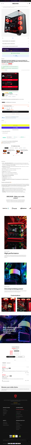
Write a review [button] (11, 356)
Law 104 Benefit (5, 423)
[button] (15, 106)
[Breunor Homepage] (15, 396)
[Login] (27, 3)
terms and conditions (21, 99)
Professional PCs (5, 410)
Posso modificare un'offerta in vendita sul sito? (8, 43)
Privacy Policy (18, 426)
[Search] (3, 3)
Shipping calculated (7, 64)
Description (3, 161)
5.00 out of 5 (17, 348)
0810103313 (18, 413)
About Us (17, 422)
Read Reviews (18, 423)
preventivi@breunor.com (19, 416)
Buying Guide (5, 412)
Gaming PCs (4, 409)
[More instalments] (18, 137)
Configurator (4, 413)
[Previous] (3, 38)
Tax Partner (17, 429)
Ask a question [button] (20, 356)
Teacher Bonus (5, 422)
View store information (5, 133)
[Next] (28, 38)
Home (2, 6)
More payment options (15, 129)
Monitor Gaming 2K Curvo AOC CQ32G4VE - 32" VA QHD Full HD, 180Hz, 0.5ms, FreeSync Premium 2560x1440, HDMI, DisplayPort (24, 151)
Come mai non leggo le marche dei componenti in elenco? (10, 46)
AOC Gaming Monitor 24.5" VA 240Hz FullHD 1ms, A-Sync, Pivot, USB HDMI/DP (11, 150)
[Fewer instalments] (13, 137)
